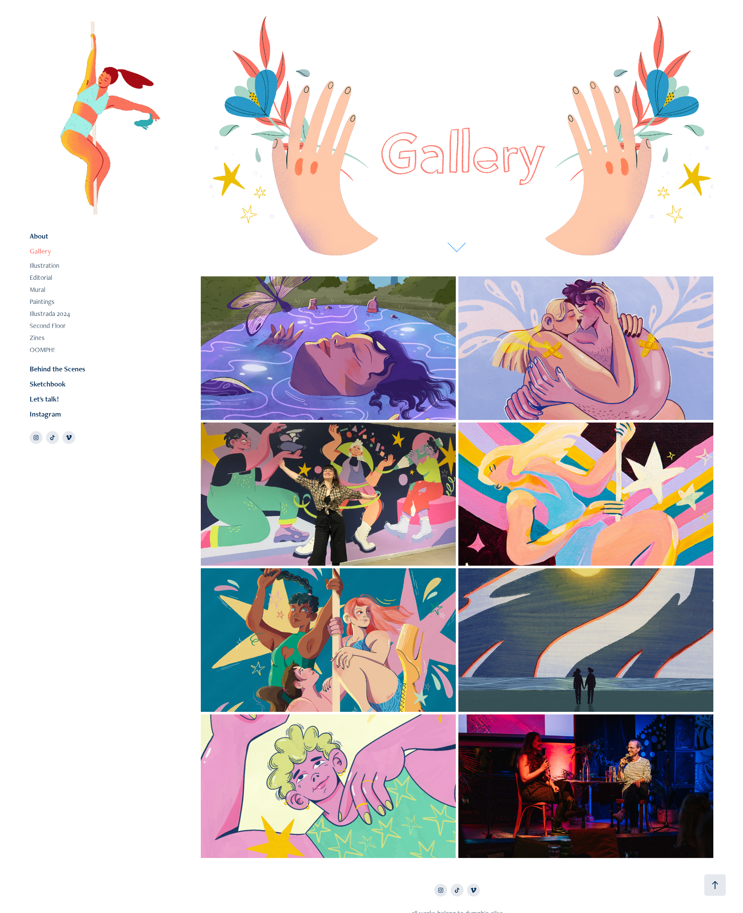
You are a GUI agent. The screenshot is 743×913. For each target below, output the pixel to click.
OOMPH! (42, 349)
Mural (37, 289)
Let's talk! (44, 399)
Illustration (44, 265)
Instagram (45, 414)
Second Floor (48, 325)
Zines (37, 337)
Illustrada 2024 (50, 313)
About (39, 236)
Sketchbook (48, 384)
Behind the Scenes (57, 369)
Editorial (41, 277)
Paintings (42, 301)
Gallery (40, 251)
